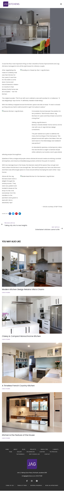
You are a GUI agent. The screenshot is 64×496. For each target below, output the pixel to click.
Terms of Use (10, 485)
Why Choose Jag (34, 454)
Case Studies (6, 42)
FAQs (10, 451)
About (15, 449)
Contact (47, 454)
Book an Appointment (51, 485)
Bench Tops (44, 449)
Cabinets (55, 449)
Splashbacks (31, 451)
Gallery (19, 451)
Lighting (42, 451)
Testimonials (20, 454)
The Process (53, 451)
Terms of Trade (22, 485)
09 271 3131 (39, 476)
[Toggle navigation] (52, 4)
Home (7, 449)
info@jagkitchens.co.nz (28, 476)
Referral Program (36, 485)
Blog (23, 449)
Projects (33, 449)
